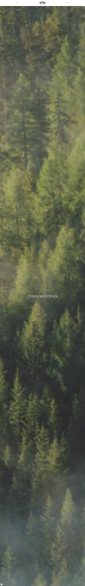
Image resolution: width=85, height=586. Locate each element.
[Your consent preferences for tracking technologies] (1, 584)
